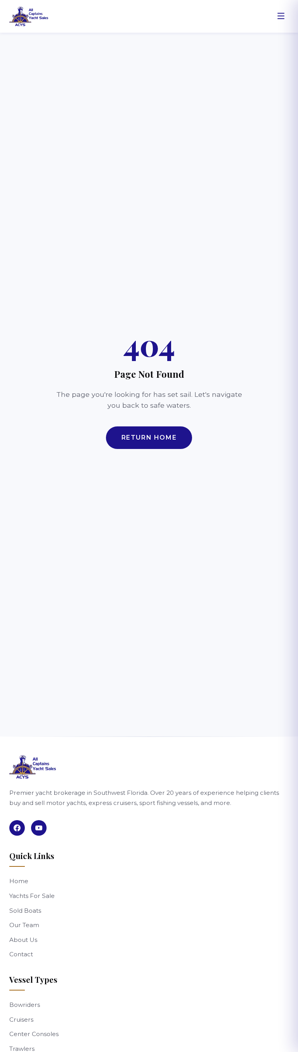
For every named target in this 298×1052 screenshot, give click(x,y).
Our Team (24, 925)
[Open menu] (281, 16)
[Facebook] (17, 828)
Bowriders (24, 1004)
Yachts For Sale (32, 895)
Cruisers (21, 1019)
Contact (21, 954)
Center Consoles (34, 1034)
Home (18, 881)
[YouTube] (39, 828)
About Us (23, 939)
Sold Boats (25, 910)
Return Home (149, 437)
